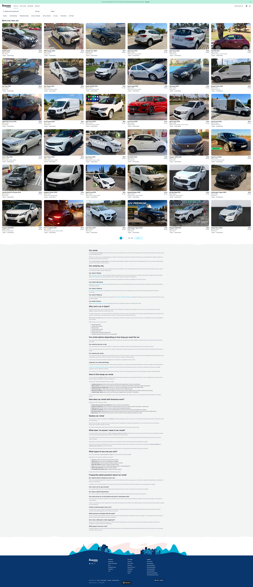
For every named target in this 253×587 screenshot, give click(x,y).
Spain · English (159, 580)
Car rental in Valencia (94, 290)
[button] (251, 1)
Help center (110, 561)
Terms (98, 580)
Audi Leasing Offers (151, 569)
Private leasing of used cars (152, 574)
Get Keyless (30, 6)
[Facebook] (90, 563)
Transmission (63, 15)
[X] (94, 563)
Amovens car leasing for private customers (99, 367)
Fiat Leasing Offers (151, 565)
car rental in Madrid (95, 275)
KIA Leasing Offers (151, 571)
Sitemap (109, 580)
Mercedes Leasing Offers (152, 573)
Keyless (5, 15)
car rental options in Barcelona (100, 284)
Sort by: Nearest (47, 15)
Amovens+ (37, 6)
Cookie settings (115, 580)
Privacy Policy (103, 580)
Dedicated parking (24, 15)
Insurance (130, 571)
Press (109, 565)
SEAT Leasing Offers (151, 567)
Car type (55, 15)
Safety (129, 573)
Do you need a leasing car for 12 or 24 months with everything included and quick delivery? (125, 1)
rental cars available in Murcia (100, 303)
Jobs (109, 571)
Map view (127, 582)
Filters (72, 15)
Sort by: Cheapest (35, 15)
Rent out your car (239, 6)
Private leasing (150, 563)
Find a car (16, 6)
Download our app (112, 567)
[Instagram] (92, 563)
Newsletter (110, 569)
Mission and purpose (112, 563)
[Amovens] (6, 6)
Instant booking (13, 15)
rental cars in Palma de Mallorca (123, 297)
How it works (23, 6)
